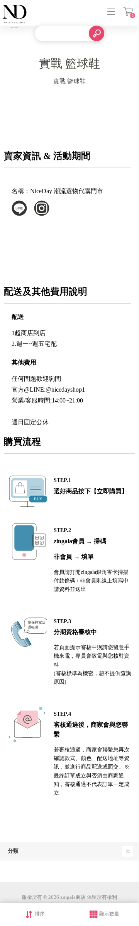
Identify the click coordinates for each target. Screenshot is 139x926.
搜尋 (96, 33)
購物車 (128, 11)
